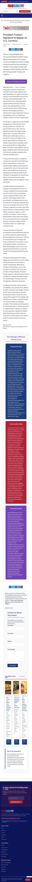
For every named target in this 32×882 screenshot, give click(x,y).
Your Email (10, 633)
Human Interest (4, 854)
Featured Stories (4, 865)
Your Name (10, 625)
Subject (9, 641)
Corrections (3, 835)
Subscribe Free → (16, 802)
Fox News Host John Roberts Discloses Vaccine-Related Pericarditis (25, 704)
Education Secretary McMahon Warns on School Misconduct (17, 702)
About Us (3, 830)
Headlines (3, 869)
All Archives (3, 856)
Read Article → (8, 742)
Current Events (4, 847)
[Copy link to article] (21, 49)
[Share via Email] (18, 49)
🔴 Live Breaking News (6, 862)
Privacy (2, 837)
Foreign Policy (4, 850)
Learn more (4, 880)
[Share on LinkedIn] (16, 49)
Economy (3, 852)
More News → (22, 677)
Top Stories (3, 867)
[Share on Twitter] (13, 49)
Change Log (3, 839)
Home (2, 828)
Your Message (11, 649)
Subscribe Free (25, 11)
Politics (5, 46)
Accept (27, 879)
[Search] (17, 11)
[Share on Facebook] (10, 49)
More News (3, 871)
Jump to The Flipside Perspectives (16, 81)
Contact (3, 832)
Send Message (12, 665)
